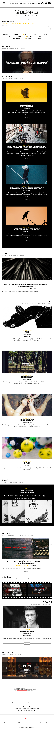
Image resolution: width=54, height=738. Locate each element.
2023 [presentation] (13, 23)
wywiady (5, 34)
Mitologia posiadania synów (27, 420)
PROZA (27, 488)
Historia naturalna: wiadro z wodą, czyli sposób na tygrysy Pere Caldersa (26, 147)
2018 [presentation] (29, 23)
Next (47, 62)
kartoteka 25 (16, 38)
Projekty (29, 3)
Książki (20, 3)
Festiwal (25, 3)
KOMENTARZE (26, 145)
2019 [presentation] (26, 23)
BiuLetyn (11, 3)
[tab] (3, 24)
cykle (10, 36)
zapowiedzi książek (27, 330)
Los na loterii (27, 463)
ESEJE (26, 104)
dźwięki (19, 36)
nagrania (29, 36)
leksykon (38, 38)
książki (25, 34)
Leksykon (28, 38)
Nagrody (39, 702)
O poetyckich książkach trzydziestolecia (25, 561)
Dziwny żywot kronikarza (26, 106)
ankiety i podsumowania (22, 565)
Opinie (19, 702)
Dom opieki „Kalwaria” (27, 377)
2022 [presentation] (16, 23)
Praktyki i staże (29, 702)
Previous (7, 62)
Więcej (26, 117)
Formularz (48, 702)
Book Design (27, 666)
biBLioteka (34, 3)
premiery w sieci (27, 375)
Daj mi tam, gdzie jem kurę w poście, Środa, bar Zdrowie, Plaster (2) (27, 188)
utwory (35, 34)
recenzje (16, 34)
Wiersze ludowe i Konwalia (27, 631)
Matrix (27, 282)
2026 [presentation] (3, 23)
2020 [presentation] (23, 23)
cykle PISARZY (22, 289)
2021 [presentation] (19, 23)
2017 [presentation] (32, 23)
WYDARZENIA (27, 629)
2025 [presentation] (6, 23)
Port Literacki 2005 (39, 590)
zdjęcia (39, 36)
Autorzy (16, 3)
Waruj (27, 332)
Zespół (12, 702)
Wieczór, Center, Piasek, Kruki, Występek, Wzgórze (27, 229)
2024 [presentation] (10, 23)
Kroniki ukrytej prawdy (27, 493)
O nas (5, 702)
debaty (45, 34)
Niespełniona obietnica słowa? (26, 563)
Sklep (39, 3)
